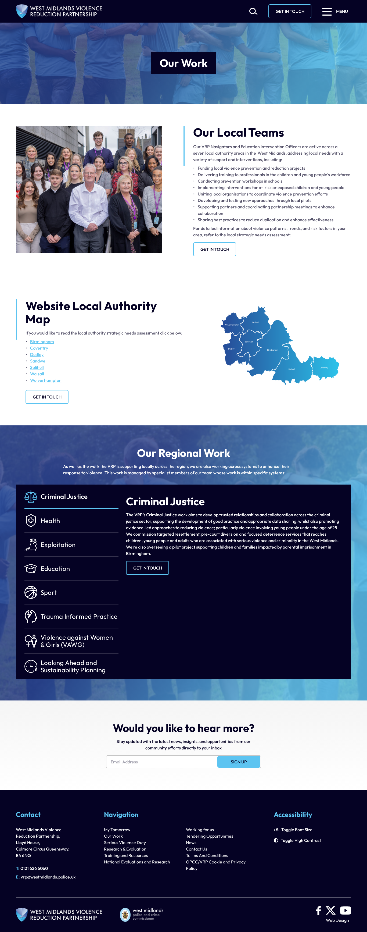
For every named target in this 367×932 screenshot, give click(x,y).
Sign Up (239, 761)
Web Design (337, 920)
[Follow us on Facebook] (318, 910)
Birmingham (42, 341)
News (191, 842)
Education (55, 568)
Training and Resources (126, 855)
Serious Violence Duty (125, 842)
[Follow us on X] (330, 910)
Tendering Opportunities (209, 836)
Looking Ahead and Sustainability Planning (73, 666)
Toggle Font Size (296, 829)
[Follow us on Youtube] (345, 910)
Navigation (121, 815)
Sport (49, 592)
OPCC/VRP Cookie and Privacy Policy (216, 865)
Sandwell (39, 361)
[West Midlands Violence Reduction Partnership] (59, 11)
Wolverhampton (46, 380)
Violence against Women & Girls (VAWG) (77, 640)
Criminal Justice (64, 496)
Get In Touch (290, 11)
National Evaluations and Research (137, 862)
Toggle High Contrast (301, 840)
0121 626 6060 (32, 868)
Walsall (37, 373)
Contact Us (196, 849)
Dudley (37, 354)
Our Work (113, 836)
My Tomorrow (117, 829)
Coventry (39, 348)
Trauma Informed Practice (79, 616)
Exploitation (58, 544)
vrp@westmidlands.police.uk (45, 877)
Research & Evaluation (125, 849)
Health (50, 521)
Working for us (200, 829)
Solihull (37, 367)
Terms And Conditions (207, 855)
